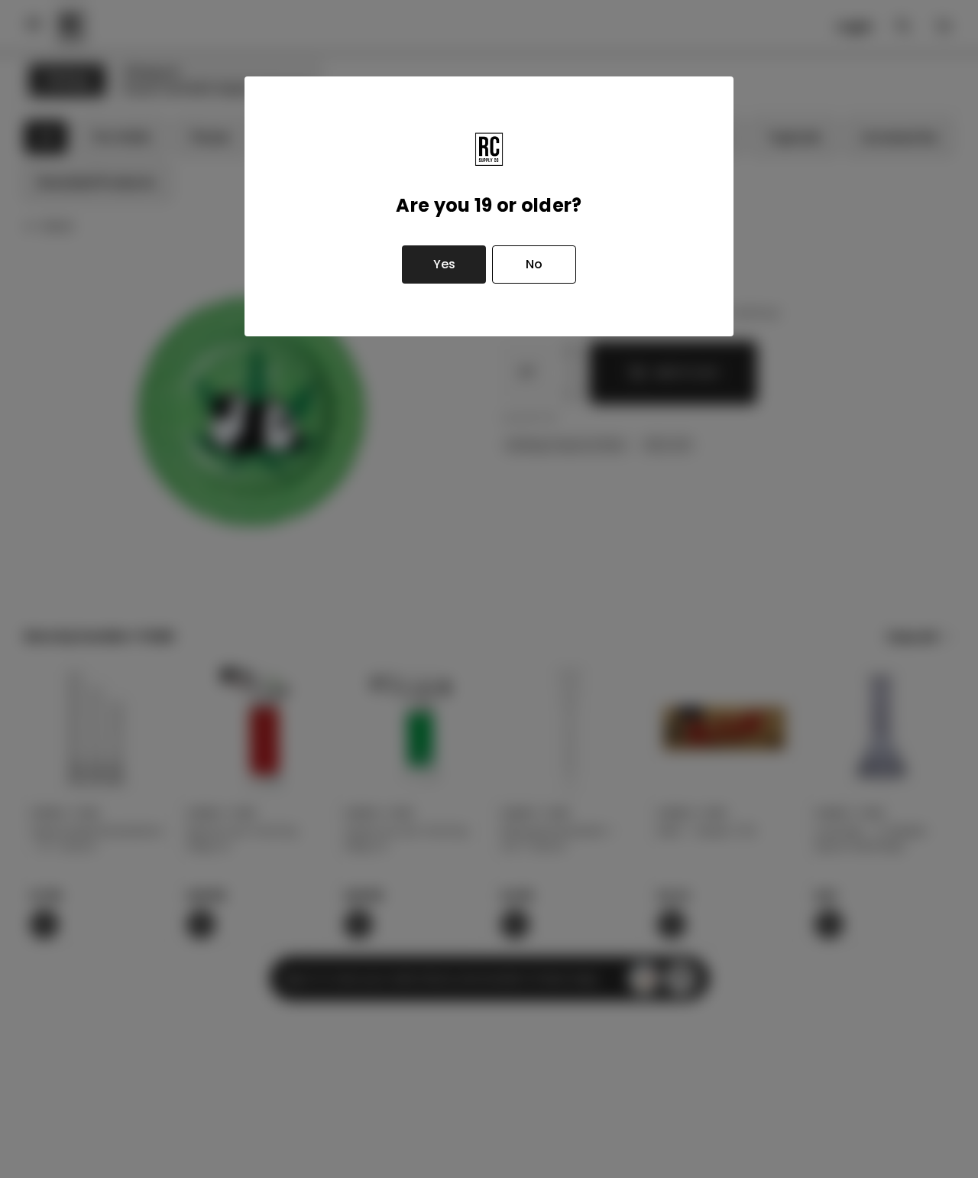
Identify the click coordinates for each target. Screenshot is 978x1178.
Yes (444, 264)
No (534, 264)
